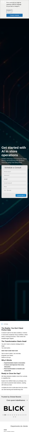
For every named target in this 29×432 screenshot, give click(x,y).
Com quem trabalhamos (16, 400)
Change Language (14, 15)
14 (13, 416)
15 (15, 416)
